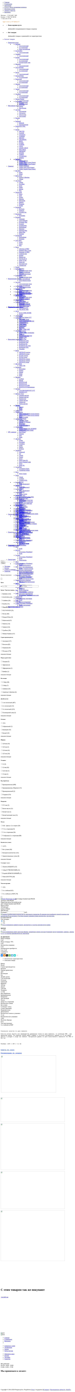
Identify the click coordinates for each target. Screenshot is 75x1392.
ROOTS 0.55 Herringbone (27, 387)
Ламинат (11, 166)
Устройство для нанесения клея (29, 595)
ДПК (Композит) (24, 484)
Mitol (16, 562)
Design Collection (24, 177)
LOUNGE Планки (24, 422)
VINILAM (18, 427)
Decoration (22, 369)
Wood (20, 174)
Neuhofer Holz (19, 521)
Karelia (17, 57)
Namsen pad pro (24, 397)
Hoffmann (18, 367)
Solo (20, 435)
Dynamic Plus (23, 222)
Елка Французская (25, 274)
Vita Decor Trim (23, 309)
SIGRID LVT (23, 392)
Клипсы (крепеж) (24, 522)
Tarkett (17, 89)
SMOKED (22, 151)
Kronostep (18, 214)
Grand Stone (22, 322)
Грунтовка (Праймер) (25, 510)
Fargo (17, 475)
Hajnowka (18, 269)
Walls (20, 375)
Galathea (17, 54)
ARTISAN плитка (24, 352)
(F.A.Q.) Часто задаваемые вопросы (15, 7)
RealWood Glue (23, 342)
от (1, 586)
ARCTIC (22, 131)
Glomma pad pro (24, 395)
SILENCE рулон (24, 362)
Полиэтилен (23, 528)
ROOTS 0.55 (23, 384)
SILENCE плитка (24, 360)
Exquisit (21, 224)
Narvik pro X (23, 259)
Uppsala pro (22, 265)
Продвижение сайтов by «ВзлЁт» (60, 1389)
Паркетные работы (14, 607)
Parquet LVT (23, 326)
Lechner (17, 555)
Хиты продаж (8, 1351)
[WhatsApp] (9, 955)
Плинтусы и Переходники (16, 532)
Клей (20, 542)
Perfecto (21, 449)
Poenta (17, 129)
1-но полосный (23, 46)
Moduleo (18, 377)
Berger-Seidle (19, 505)
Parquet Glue (23, 337)
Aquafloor (18, 330)
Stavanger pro (23, 264)
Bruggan (17, 482)
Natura (21, 106)
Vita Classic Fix (23, 308)
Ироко (21, 502)
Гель (20, 507)
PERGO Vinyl (19, 394)
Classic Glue (22, 332)
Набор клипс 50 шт (25, 519)
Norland (17, 389)
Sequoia (21, 327)
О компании (8, 4)
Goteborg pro (23, 254)
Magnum (18, 64)
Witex (17, 534)
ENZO (21, 289)
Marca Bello (18, 516)
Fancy (21, 244)
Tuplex (17, 533)
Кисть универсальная (25, 572)
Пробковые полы (13, 307)
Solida (21, 415)
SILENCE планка (24, 359)
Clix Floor (18, 181)
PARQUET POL (20, 126)
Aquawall (22, 452)
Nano (20, 334)
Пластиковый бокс (25, 575)
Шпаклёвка (22, 545)
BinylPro (18, 171)
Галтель (21, 499)
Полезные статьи (9, 9)
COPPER (22, 136)
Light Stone (22, 324)
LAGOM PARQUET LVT (27, 390)
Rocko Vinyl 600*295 (25, 503)
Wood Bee (18, 300)
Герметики (22, 509)
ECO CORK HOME (25, 313)
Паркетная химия (13, 545)
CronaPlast (18, 467)
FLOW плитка (23, 355)
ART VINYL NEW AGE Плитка (29, 415)
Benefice (21, 269)
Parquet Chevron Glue (25, 335)
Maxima (21, 199)
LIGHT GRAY (23, 148)
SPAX (17, 597)
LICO (17, 311)
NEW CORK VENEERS (26, 333)
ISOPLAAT (18, 515)
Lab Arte (17, 109)
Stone (20, 172)
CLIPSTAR (18, 517)
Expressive (22, 424)
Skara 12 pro (22, 260)
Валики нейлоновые (25, 570)
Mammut (21, 229)
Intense (21, 189)
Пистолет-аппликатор (26, 593)
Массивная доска (13, 105)
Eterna (21, 412)
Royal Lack (22, 275)
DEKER (21, 123)
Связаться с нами (9, 1346)
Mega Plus (22, 232)
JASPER (21, 144)
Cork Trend (22, 301)
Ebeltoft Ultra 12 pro (25, 250)
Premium (21, 239)
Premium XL (23, 430)
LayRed (21, 379)
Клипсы (21, 512)
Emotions (22, 303)
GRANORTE (19, 299)
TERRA (21, 154)
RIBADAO (18, 499)
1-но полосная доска (25, 270)
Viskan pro (22, 402)
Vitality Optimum (24, 166)
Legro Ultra (18, 489)
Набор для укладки (25, 531)
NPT (16, 567)
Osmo (17, 570)
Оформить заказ (9, 1354)
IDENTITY (22, 331)
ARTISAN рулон (24, 354)
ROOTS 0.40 (23, 382)
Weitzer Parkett (19, 99)
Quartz (21, 457)
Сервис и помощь (9, 569)
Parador (17, 118)
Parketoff (18, 121)
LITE (20, 291)
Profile (21, 205)
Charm (21, 182)
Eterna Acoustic (23, 414)
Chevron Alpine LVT (25, 317)
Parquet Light (23, 429)
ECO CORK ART (24, 329)
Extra (20, 185)
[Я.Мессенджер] (15, 955)
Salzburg (21, 210)
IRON (21, 141)
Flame (21, 187)
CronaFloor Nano (24, 468)
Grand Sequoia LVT (25, 321)
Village (21, 179)
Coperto (21, 103)
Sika (16, 590)
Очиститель (22, 560)
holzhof (17, 485)
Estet (20, 195)
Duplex (21, 370)
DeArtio (17, 502)
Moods (21, 380)
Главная (6, 2)
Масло (21, 535)
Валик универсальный (26, 568)
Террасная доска (13, 514)
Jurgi (16, 547)
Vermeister (18, 598)
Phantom (21, 204)
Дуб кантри (22, 111)
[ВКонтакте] (2, 955)
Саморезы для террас (25, 598)
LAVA (21, 146)
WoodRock (18, 540)
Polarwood (18, 79)
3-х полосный (23, 47)
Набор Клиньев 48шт (25, 532)
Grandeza (22, 444)
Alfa (20, 407)
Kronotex (18, 217)
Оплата (6, 568)
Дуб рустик (22, 114)
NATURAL (22, 296)
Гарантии (7, 571)
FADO (21, 314)
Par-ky (17, 72)
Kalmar (21, 255)
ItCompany (46, 1389)
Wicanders (18, 318)
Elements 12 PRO (24, 252)
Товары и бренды (9, 10)
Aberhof (17, 405)
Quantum (21, 492)
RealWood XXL (24, 347)
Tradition (21, 304)
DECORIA (18, 364)
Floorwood (18, 192)
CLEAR (21, 133)
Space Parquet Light (25, 462)
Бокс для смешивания (26, 567)
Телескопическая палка (26, 578)
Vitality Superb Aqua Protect (27, 169)
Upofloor (18, 94)
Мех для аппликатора (25, 573)
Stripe (20, 374)
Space (20, 459)
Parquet (21, 482)
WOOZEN (18, 529)
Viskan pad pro (23, 400)
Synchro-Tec (22, 212)
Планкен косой (23, 299)
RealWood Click (24, 340)
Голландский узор (24, 62)
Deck (16, 472)
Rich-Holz (18, 504)
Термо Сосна (23, 494)
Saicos (17, 580)
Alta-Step (18, 439)
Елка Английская (24, 49)
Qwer (33, 1389)
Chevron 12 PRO (24, 249)
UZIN (17, 603)
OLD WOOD (19, 67)
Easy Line (22, 319)
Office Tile (22, 365)
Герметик (22, 526)
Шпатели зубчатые (25, 580)
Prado (20, 409)
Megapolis (22, 200)
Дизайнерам (8, 1347)
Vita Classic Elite (24, 306)
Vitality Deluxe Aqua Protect (27, 162)
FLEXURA (18, 51)
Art (20, 454)
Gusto (20, 445)
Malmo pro (22, 257)
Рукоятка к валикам (25, 577)
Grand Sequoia (23, 425)
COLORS (22, 288)
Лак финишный (24, 543)
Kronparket (18, 235)
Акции (6, 1349)
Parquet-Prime (19, 76)
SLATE (21, 298)
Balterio (17, 159)
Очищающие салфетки (26, 592)
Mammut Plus (23, 230)
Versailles (22, 349)
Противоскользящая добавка (28, 523)
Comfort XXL (23, 480)
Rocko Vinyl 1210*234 (26, 502)
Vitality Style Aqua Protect (26, 167)
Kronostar (18, 207)
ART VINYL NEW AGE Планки (29, 414)
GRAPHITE (22, 139)
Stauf (16, 593)
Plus (20, 190)
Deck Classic (23, 473)
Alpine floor (18, 316)
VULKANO (23, 156)
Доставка (7, 566)
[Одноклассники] (4, 955)
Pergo (17, 247)
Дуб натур (22, 113)
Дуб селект (22, 116)
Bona (16, 527)
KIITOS (17, 550)
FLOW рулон (23, 357)
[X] (7, 955)
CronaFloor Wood (24, 470)
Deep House (22, 418)
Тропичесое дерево (25, 497)
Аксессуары (12, 559)
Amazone (22, 219)
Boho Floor (18, 176)
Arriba (21, 440)
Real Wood (22, 432)
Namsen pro (22, 399)
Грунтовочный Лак (25, 512)
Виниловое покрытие (15, 339)
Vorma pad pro (23, 404)
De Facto (21, 209)
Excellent (21, 184)
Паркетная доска (13, 42)
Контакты (7, 12)
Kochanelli (18, 101)
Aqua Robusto (23, 220)
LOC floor (18, 240)
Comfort (21, 478)
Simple (21, 372)
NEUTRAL (22, 149)
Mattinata (21, 105)
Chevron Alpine (23, 420)
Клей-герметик (23, 590)
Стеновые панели (24, 304)
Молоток (22, 588)
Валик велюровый (25, 602)
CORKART (18, 286)
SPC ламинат (12, 432)
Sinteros (17, 84)
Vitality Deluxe (23, 161)
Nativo (21, 447)
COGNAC (22, 134)
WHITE (21, 158)
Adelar (17, 410)
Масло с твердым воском (27, 582)
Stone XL (22, 465)
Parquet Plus (22, 339)
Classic (21, 422)
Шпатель (22, 582)
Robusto (21, 234)
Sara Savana (22, 108)
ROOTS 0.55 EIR (24, 385)
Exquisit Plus (23, 225)
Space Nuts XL (23, 460)
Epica (20, 194)
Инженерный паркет (14, 278)
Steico (17, 530)
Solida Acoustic (23, 417)
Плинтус (22, 501)
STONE (21, 153)
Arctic (21, 242)
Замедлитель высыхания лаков (28, 513)
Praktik (17, 267)
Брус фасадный (24, 290)
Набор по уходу (24, 516)
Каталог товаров (9, 39)
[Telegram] (12, 955)
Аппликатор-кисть (25, 565)
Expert (21, 197)
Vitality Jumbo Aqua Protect (27, 164)
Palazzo (21, 202)
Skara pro (22, 262)
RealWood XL (23, 344)
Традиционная (23, 124)
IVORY (21, 143)
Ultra (20, 329)
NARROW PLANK (25, 293)
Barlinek (17, 44)
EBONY (21, 138)
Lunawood (18, 289)
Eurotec (17, 583)
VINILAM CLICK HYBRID (27, 428)
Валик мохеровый (24, 605)
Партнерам (7, 5)
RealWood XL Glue (25, 345)
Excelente (22, 442)
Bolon (17, 350)
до (20, 586)
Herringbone (22, 227)
